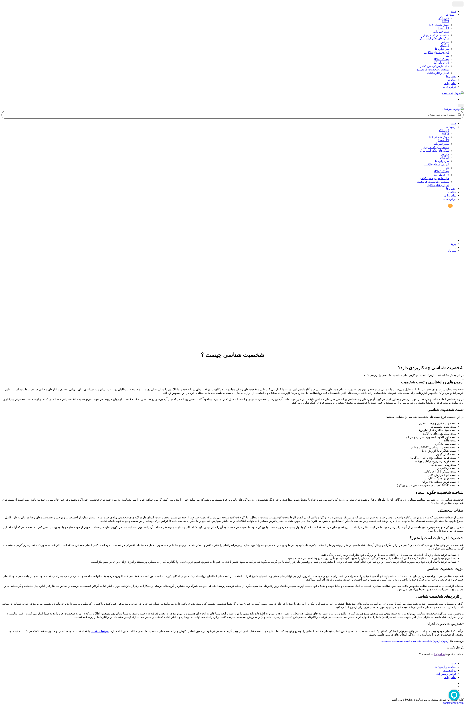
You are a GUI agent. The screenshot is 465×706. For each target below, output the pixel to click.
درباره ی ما (449, 86)
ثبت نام (452, 250)
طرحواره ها (442, 48)
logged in (439, 654)
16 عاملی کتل (440, 62)
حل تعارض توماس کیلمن (434, 66)
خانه (453, 11)
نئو (447, 55)
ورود (453, 243)
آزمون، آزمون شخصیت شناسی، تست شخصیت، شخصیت (415, 640)
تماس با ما (450, 83)
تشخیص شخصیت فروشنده (433, 69)
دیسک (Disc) (441, 59)
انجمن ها (451, 76)
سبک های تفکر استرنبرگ (434, 38)
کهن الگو (444, 18)
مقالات (452, 79)
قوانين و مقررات (446, 673)
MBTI (445, 21)
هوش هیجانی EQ (439, 24)
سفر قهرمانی (441, 31)
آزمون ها (451, 14)
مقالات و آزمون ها (445, 666)
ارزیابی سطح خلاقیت (436, 52)
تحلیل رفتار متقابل (438, 72)
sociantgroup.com (453, 702)
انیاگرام (444, 45)
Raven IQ (443, 28)
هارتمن (445, 41)
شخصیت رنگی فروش (436, 34)
